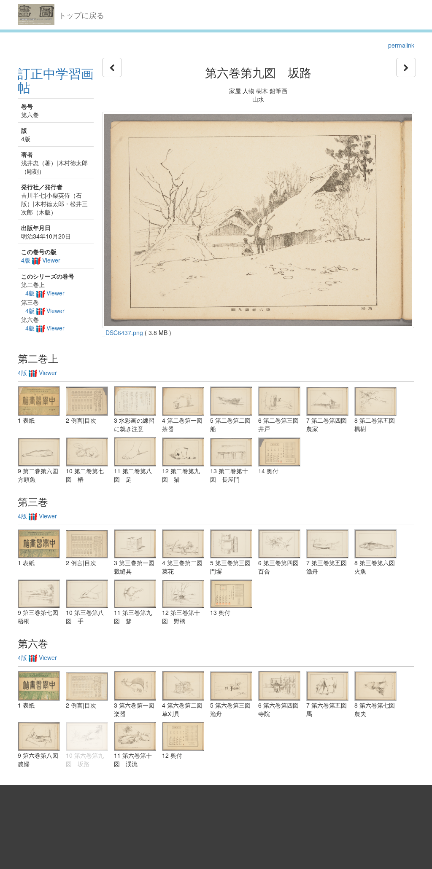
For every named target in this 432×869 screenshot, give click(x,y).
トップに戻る (81, 14)
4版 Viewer (40, 260)
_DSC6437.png (122, 332)
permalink (401, 45)
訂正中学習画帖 (56, 80)
